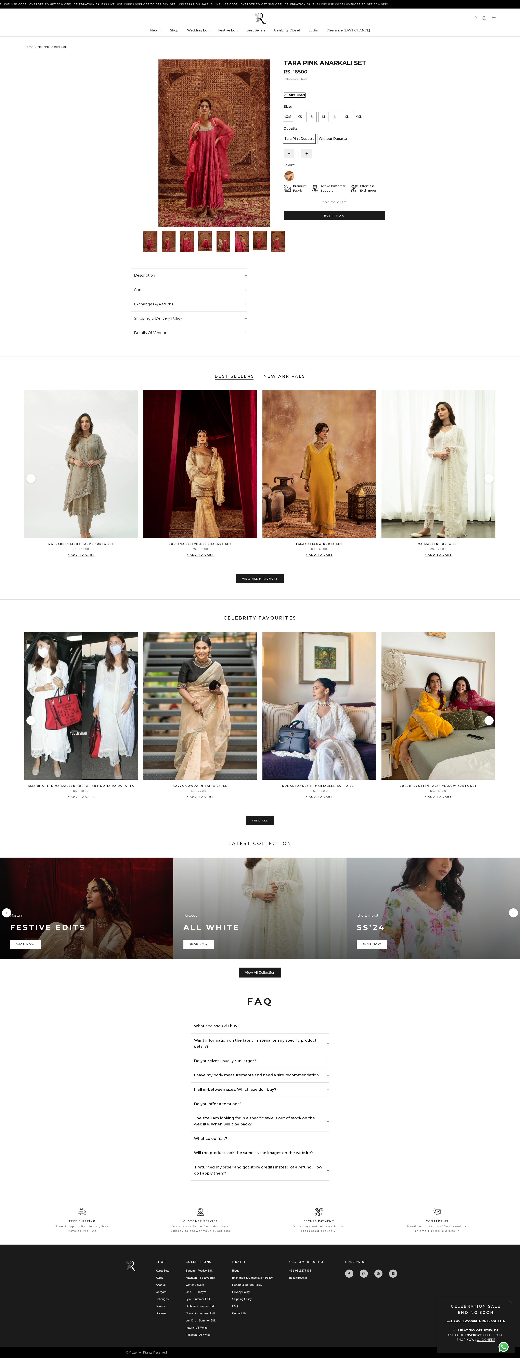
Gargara (161, 1291)
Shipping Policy (242, 1299)
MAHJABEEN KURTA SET (438, 543)
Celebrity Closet (287, 30)
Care (138, 290)
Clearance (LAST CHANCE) (348, 30)
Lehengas (162, 1299)
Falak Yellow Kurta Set (319, 543)
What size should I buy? (216, 1026)
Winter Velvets (195, 1284)
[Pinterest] (378, 1274)
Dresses (161, 1313)
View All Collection (260, 972)
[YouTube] (393, 1274)
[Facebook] (349, 1274)
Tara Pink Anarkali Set (51, 47)
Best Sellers (255, 30)
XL (347, 117)
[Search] (484, 18)
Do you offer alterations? (217, 1104)
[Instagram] (364, 1274)
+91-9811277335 (300, 1270)
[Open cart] (494, 18)
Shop (174, 30)
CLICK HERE (486, 1340)
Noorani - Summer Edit (200, 1313)
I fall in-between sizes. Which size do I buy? (235, 1089)
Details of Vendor (150, 333)
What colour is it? (210, 1138)
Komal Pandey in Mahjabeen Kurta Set (319, 785)
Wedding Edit (198, 30)
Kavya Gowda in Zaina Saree (200, 785)
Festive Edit (228, 30)
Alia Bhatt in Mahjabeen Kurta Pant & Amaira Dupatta (81, 785)
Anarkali (161, 1284)
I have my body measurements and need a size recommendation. (257, 1075)
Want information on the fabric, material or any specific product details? (255, 1043)
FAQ (235, 1306)
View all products (260, 578)
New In (155, 30)
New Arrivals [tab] (284, 376)
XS (300, 117)
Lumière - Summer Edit (201, 1320)
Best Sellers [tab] (234, 376)
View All (260, 820)
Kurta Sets (162, 1270)
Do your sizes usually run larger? (225, 1061)
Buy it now (334, 215)
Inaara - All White (197, 1327)
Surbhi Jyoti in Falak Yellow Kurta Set (438, 785)
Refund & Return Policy (247, 1284)
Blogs (235, 1270)
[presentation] (31, 478)
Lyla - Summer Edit (198, 1299)
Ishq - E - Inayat (196, 1291)
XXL (358, 117)
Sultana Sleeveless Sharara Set (200, 543)
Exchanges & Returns (153, 304)
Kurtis (159, 1277)
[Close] (510, 1301)
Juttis (313, 30)
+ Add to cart (81, 554)
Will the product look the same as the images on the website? (253, 1153)
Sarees (160, 1306)
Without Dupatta (333, 139)
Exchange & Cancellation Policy (252, 1277)
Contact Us (239, 1313)
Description (144, 275)
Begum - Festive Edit (199, 1270)
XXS (288, 117)
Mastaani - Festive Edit (200, 1277)
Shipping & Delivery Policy (158, 318)
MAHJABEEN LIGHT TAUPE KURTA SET (81, 543)
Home (29, 47)
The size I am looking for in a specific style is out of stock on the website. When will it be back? (254, 1121)
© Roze (132, 1352)
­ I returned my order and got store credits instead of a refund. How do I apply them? (258, 1170)
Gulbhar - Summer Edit (200, 1306)
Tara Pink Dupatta (299, 139)
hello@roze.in (298, 1277)
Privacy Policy (241, 1291)
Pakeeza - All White (198, 1334)
